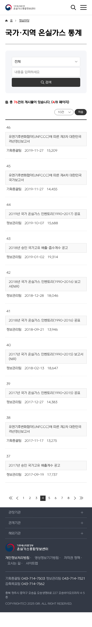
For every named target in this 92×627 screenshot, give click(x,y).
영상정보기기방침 (47, 558)
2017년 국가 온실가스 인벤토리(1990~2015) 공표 (44, 393)
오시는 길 (14, 563)
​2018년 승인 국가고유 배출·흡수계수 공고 (38, 248)
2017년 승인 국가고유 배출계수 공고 (34, 465)
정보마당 (24, 20)
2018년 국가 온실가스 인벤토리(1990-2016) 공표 (44, 320)
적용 (80, 112)
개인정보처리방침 (17, 558)
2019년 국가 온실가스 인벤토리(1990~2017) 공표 (44, 214)
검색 (48, 82)
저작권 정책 (72, 558)
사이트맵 (32, 563)
